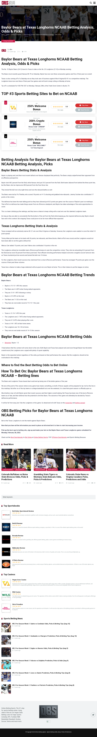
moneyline (68, 403)
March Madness (20, 469)
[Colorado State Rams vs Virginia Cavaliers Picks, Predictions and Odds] (81, 460)
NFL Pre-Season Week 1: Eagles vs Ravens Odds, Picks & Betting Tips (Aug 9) (40, 648)
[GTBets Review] (6, 568)
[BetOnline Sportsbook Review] (6, 519)
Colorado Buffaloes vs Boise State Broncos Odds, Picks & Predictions (14, 477)
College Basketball (16, 34)
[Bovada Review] (6, 544)
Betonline (8, 343)
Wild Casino (16, 592)
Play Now (84, 105)
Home (3, 34)
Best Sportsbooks (17, 437)
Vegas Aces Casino (19, 580)
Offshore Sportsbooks (59, 437)
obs (11, 49)
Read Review (84, 110)
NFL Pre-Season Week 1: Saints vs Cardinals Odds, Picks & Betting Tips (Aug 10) (41, 624)
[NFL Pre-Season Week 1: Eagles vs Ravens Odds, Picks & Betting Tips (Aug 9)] (6, 656)
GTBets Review (17, 560)
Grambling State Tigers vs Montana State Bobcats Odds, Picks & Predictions (48, 477)
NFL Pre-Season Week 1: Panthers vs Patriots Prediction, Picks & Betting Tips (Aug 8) (43, 685)
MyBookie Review (18, 548)
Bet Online (28, 437)
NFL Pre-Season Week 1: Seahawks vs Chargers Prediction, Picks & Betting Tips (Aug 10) (44, 636)
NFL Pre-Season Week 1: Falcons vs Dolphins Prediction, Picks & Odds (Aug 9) (40, 661)
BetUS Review (17, 523)
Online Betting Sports (41, 437)
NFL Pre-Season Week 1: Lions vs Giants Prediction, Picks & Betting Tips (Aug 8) (41, 673)
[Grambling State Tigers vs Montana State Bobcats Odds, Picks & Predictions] (48, 460)
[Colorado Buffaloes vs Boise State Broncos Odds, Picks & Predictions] (16, 460)
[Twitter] (93, 714)
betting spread (80, 403)
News (7, 34)
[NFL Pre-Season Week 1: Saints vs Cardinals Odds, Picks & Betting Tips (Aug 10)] (6, 632)
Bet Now (85, 122)
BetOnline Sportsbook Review (23, 511)
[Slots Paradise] (13, 146)
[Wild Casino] (6, 600)
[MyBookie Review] (6, 556)
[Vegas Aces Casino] (13, 111)
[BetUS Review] (13, 128)
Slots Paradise (17, 604)
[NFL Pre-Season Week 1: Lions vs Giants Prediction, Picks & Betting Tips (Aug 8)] (6, 681)
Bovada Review (17, 536)
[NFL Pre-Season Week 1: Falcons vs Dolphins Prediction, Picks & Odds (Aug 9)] (6, 669)
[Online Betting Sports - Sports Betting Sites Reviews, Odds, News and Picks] (8, 2)
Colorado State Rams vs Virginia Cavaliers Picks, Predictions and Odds (77, 477)
